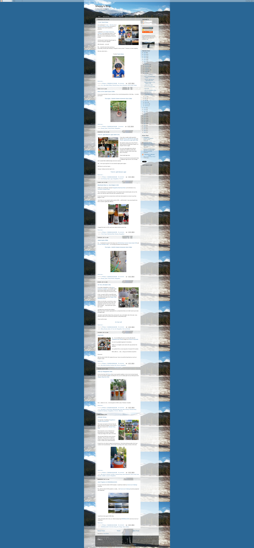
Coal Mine (112, 474)
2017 (145, 111)
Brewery (109, 374)
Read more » (100, 81)
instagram (105, 288)
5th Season (103, 409)
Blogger (134, 544)
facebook (100, 288)
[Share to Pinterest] (133, 83)
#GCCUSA (111, 526)
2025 (145, 54)
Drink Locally (130, 85)
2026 (145, 52)
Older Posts (136, 530)
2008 (145, 127)
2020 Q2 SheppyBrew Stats (105, 371)
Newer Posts (101, 530)
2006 (145, 130)
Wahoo (127, 526)
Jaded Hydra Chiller (103, 240)
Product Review (111, 128)
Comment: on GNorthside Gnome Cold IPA (148, 139)
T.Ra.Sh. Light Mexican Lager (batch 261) (109, 134)
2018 (145, 109)
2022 (145, 59)
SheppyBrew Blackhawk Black (119, 187)
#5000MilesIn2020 (125, 518)
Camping (112, 365)
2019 (145, 107)
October (146, 68)
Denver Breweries (123, 85)
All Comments (147, 23)
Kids (115, 365)
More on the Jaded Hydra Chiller (106, 91)
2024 (145, 56)
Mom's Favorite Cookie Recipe (149, 156)
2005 (145, 132)
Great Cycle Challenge (132, 484)
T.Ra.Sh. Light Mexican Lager (129, 138)
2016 (145, 113)
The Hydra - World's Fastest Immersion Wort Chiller (118, 247)
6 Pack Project (104, 234)
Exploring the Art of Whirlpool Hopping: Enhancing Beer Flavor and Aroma (149, 144)
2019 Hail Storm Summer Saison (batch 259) (127, 243)
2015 (145, 114)
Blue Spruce (103, 474)
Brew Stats (122, 409)
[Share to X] (131, 83)
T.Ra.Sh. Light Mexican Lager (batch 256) (129, 140)
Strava (124, 526)
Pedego (135, 85)
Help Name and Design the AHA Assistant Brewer (149, 151)
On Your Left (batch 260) (103, 244)
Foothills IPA (100, 410)
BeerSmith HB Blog (148, 142)
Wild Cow (121, 410)
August (146, 71)
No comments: (121, 83)
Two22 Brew (120, 54)
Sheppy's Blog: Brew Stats (103, 377)
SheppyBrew (117, 128)
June (146, 97)
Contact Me (114, 16)
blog (113, 287)
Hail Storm (105, 410)
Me (118, 526)
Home (99, 16)
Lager (111, 178)
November (147, 66)
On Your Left (118, 322)
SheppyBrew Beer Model (117, 339)
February (147, 103)
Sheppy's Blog (102, 6)
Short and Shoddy (126, 328)
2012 (145, 120)
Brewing (102, 128)
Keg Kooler (101, 335)
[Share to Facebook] (132, 83)
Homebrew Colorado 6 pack (104, 189)
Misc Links (121, 16)
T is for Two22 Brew (103, 22)
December (147, 64)
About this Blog (106, 16)
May (146, 98)
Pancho (118, 365)
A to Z (102, 85)
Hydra (106, 128)
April (146, 100)
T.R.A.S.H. (121, 178)
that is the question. (100, 10)
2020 (145, 63)
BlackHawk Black (111, 234)
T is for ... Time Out (109, 25)
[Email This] (128, 83)
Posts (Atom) (106, 533)
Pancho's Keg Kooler (133, 339)
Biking (110, 85)
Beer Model (106, 85)
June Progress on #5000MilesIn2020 (107, 482)
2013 (145, 118)
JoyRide (103, 475)
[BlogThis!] (130, 83)
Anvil (102, 178)
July (146, 73)
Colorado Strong (115, 85)
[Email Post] (126, 83)
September (147, 69)
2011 (145, 121)
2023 (145, 57)
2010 (145, 123)
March (146, 102)
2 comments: (121, 126)
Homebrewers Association (149, 149)
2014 (145, 116)
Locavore (108, 475)
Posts (145, 21)
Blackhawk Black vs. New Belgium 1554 (108, 185)
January (146, 105)
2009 (145, 125)
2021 (145, 61)
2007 (145, 128)
